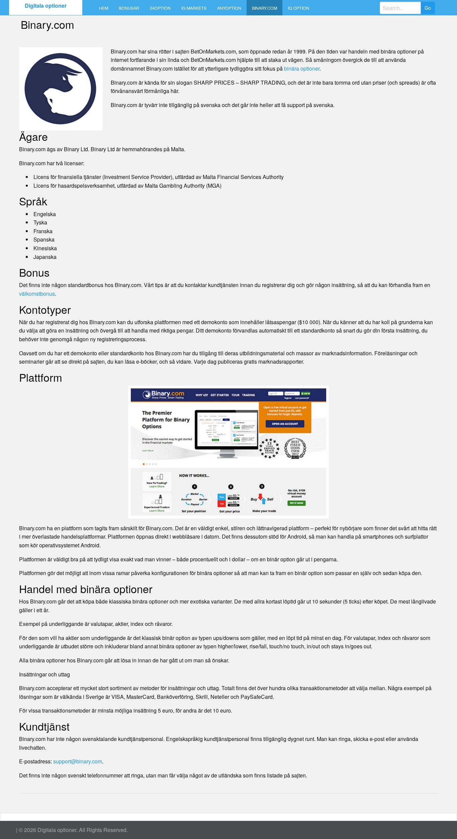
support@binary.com (77, 761)
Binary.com (264, 8)
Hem (103, 8)
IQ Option (298, 8)
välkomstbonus (37, 293)
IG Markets (193, 8)
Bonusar (129, 8)
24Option (160, 8)
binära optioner (301, 68)
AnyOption (229, 8)
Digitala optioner (46, 5)
